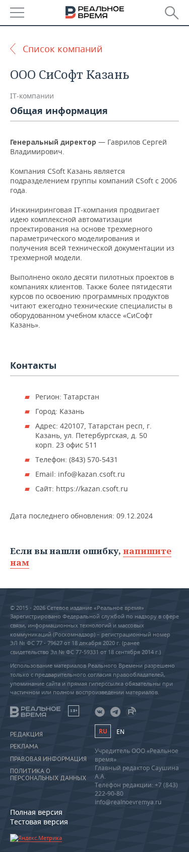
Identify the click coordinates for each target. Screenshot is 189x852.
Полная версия (36, 812)
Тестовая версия (39, 821)
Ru (103, 731)
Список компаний (63, 49)
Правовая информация (48, 759)
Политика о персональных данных (48, 775)
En (120, 731)
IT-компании (32, 95)
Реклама (24, 746)
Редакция (26, 734)
